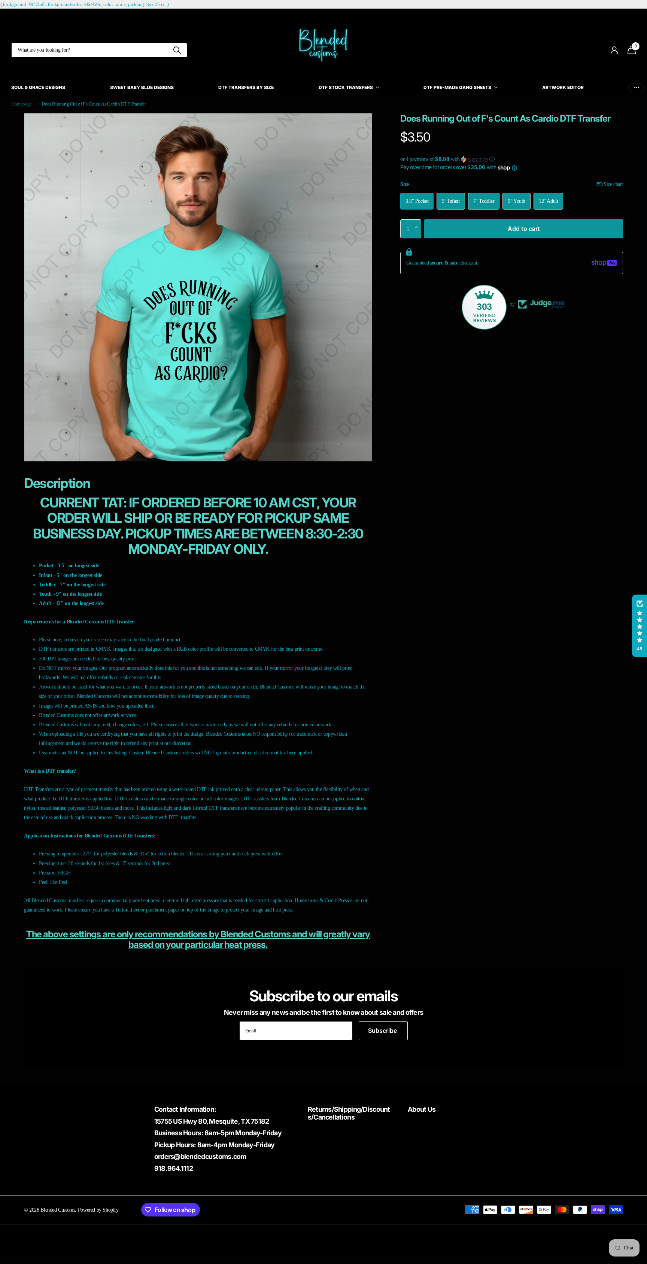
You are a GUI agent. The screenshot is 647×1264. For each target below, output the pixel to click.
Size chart (613, 184)
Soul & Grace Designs (38, 87)
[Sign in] (615, 50)
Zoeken (177, 50)
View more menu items (636, 87)
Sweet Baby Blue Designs (142, 87)
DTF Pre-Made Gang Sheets (457, 87)
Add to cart (524, 228)
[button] (511, 159)
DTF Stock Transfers (346, 87)
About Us (421, 1109)
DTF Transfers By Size (246, 87)
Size (511, 184)
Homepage (21, 104)
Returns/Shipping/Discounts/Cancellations (349, 1113)
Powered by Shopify (98, 1210)
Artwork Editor (563, 87)
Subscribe (383, 1030)
